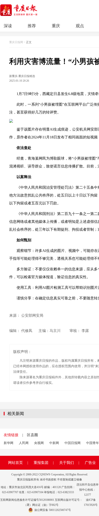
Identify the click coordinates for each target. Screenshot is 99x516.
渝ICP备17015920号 (91, 502)
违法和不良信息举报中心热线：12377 (87, 489)
